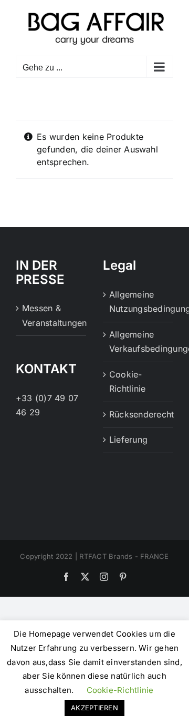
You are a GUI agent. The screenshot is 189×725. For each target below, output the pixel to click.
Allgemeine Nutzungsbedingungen (138, 301)
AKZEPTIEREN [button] (94, 707)
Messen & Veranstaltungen (51, 315)
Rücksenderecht (138, 414)
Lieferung (128, 439)
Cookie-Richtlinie (127, 381)
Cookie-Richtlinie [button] (120, 690)
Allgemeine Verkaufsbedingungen (138, 341)
